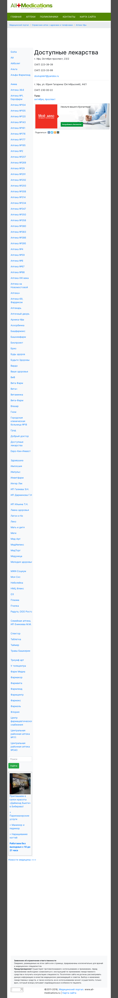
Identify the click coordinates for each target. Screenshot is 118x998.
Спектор (15, 633)
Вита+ (14, 388)
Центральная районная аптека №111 (20, 734)
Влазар (15, 406)
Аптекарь (16, 308)
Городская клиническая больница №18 (19, 421)
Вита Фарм (17, 383)
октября (39, 99)
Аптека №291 (18, 174)
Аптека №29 (18, 168)
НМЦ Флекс (17, 588)
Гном (13, 411)
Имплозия (16, 466)
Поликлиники (49, 16)
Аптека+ (15, 293)
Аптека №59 (18, 254)
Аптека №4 (17, 249)
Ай (12, 57)
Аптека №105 (18, 110)
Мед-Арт (16, 538)
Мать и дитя (18, 527)
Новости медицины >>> (22, 859)
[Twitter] (52, 131)
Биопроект (17, 342)
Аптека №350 (18, 214)
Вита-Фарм (17, 400)
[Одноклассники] (55, 131)
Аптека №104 (18, 104)
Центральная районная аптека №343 (20, 746)
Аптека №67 (17, 266)
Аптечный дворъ (20, 313)
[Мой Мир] (58, 131)
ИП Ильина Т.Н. (19, 504)
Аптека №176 (18, 133)
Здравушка (17, 460)
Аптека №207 (18, 156)
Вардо (14, 365)
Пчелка (15, 605)
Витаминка (17, 394)
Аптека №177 (18, 139)
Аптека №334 (18, 203)
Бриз (13, 348)
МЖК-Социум (18, 571)
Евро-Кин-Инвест (21, 451)
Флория (15, 711)
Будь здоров (18, 354)
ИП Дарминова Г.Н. (22, 495)
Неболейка (17, 582)
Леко (13, 521)
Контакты (69, 16)
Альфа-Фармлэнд (20, 74)
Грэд (13, 430)
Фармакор (16, 677)
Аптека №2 (17, 151)
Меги (13, 533)
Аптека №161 (18, 128)
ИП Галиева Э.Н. (20, 489)
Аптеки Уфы (81, 25)
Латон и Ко (17, 515)
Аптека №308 (18, 191)
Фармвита (16, 683)
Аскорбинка (17, 325)
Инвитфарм (17, 477)
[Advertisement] (61, 36)
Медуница (16, 556)
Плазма (15, 600)
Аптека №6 (17, 260)
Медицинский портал (19, 25)
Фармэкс (16, 700)
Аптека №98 (18, 272)
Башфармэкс (18, 331)
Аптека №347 (18, 208)
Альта (14, 69)
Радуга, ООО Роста (21, 611)
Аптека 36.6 (17, 89)
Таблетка (16, 639)
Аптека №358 (18, 220)
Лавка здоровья (20, 510)
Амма (14, 84)
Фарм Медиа (18, 671)
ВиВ (13, 377)
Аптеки (30, 16)
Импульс (15, 471)
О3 (12, 594)
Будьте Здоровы (20, 359)
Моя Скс (15, 576)
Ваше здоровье (19, 371)
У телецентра (18, 665)
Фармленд (16, 688)
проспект (50, 99)
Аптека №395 (18, 243)
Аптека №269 (18, 162)
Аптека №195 (18, 145)
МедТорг (16, 550)
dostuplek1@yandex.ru (46, 76)
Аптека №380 (18, 226)
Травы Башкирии (20, 650)
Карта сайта (88, 16)
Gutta (14, 51)
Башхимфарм (18, 336)
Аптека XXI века (20, 278)
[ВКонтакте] (49, 131)
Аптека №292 (18, 179)
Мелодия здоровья (21, 561)
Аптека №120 (18, 116)
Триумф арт (17, 660)
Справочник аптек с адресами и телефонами (52, 25)
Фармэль (16, 706)
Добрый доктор (20, 436)
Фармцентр (17, 694)
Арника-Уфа (17, 319)
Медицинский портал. (71, 989)
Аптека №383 (18, 231)
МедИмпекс (17, 544)
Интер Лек (16, 483)
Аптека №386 (18, 237)
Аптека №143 (18, 122)
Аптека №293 (18, 185)
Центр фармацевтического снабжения (22, 721)
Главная (16, 16)
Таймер (15, 645)
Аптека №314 (18, 197)
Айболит (15, 63)
